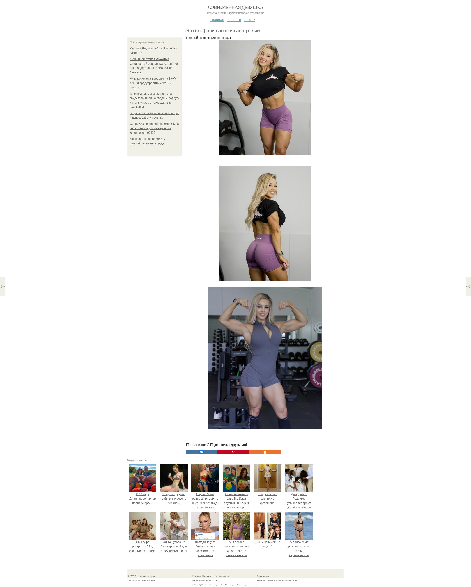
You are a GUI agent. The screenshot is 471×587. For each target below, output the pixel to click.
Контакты (196, 576)
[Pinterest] (233, 452)
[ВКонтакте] (201, 452)
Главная (217, 19)
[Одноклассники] (265, 452)
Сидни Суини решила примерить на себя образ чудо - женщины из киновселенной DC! (154, 128)
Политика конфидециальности (206, 580)
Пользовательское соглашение (216, 576)
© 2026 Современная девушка (141, 576)
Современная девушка (235, 7)
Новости (234, 19)
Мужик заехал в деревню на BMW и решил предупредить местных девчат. (154, 83)
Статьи (249, 19)
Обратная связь (264, 576)
